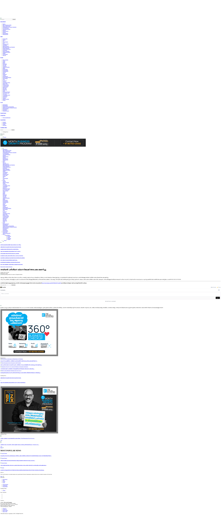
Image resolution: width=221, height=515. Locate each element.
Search (14, 19)
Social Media (7, 235)
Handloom (5, 74)
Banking (4, 30)
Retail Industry (5, 33)
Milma (4, 68)
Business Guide (5, 43)
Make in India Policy (6, 26)
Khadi (4, 73)
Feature (4, 100)
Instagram (4, 125)
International (5, 149)
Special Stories (5, 231)
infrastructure (5, 104)
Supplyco (4, 81)
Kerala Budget (5, 70)
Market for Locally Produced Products (10, 107)
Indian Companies (6, 51)
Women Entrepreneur (7, 49)
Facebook (4, 123)
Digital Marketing (6, 48)
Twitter (4, 124)
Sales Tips (4, 88)
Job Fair (4, 72)
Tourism (4, 98)
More (1, 447)
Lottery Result (5, 86)
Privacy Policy (5, 510)
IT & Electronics (6, 28)
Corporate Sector (6, 85)
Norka (4, 61)
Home (1, 266)
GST (4, 42)
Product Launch (6, 84)
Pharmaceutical (5, 31)
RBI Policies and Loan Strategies (9, 47)
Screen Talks (5, 38)
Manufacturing (5, 34)
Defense (4, 32)
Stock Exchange (6, 46)
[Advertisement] (35, 9)
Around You (5, 232)
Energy (4, 23)
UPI (3, 40)
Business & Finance (6, 91)
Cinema (4, 75)
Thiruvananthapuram (6, 117)
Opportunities (5, 54)
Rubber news (5, 69)
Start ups (4, 55)
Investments (5, 50)
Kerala (4, 180)
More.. (1, 476)
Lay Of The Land (6, 92)
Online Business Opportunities (8, 106)
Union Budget (5, 41)
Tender (4, 60)
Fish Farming (5, 78)
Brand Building (5, 108)
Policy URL (5, 511)
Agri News (5, 184)
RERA (4, 62)
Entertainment (5, 76)
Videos (4, 490)
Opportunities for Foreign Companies (9, 27)
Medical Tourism (6, 99)
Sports (4, 90)
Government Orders (6, 82)
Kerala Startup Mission (7, 77)
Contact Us (5, 509)
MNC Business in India (7, 25)
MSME (4, 53)
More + (4, 234)
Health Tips (5, 89)
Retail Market (5, 105)
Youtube (4, 122)
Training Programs (6, 67)
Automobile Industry (6, 52)
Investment (5, 109)
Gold (4, 79)
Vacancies (4, 66)
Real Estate (5, 64)
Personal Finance (6, 110)
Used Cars (5, 97)
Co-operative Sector (6, 95)
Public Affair (5, 83)
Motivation (5, 87)
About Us (4, 508)
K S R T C (5, 80)
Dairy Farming (5, 59)
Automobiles (5, 96)
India (4, 161)
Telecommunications (6, 29)
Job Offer (4, 65)
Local (4, 222)
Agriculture (5, 173)
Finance (4, 39)
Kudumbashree (5, 71)
